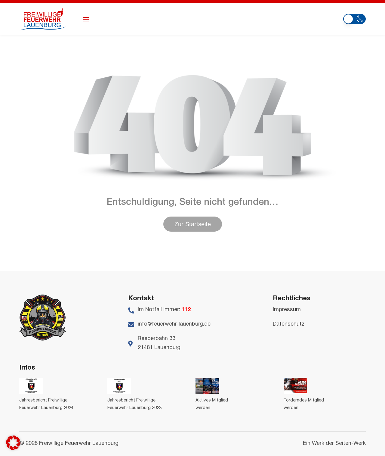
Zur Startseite (192, 224)
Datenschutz (288, 324)
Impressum (287, 309)
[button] (354, 18)
